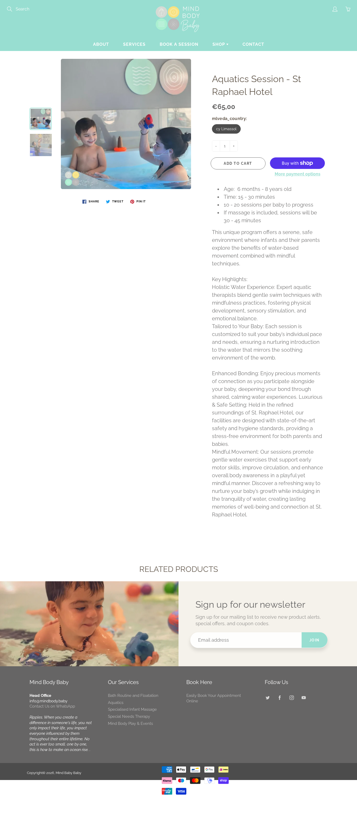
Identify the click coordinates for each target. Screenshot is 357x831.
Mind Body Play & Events (130, 723)
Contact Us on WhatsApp (52, 706)
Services (134, 44)
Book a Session (179, 44)
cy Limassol (226, 129)
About (101, 44)
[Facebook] (279, 697)
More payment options (297, 174)
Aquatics (115, 702)
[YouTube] (303, 697)
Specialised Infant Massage (132, 709)
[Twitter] (267, 697)
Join (314, 640)
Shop (219, 44)
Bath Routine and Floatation (133, 695)
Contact (253, 44)
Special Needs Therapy (129, 716)
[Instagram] (291, 697)
